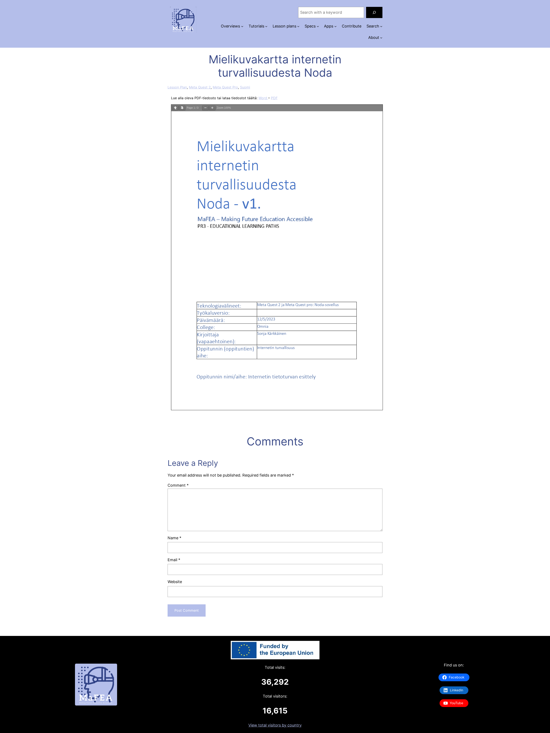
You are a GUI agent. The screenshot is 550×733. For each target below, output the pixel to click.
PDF (274, 98)
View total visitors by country (275, 725)
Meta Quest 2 (200, 87)
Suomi (245, 87)
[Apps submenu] (335, 26)
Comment (178, 485)
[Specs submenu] (318, 26)
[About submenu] (381, 38)
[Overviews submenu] (242, 26)
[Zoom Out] (205, 107)
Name (174, 538)
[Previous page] (175, 107)
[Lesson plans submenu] (298, 26)
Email (174, 560)
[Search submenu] (381, 26)
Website (175, 581)
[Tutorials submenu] (266, 26)
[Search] (374, 12)
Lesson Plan (177, 87)
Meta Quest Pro (225, 87)
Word (263, 98)
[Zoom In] (212, 107)
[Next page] (182, 107)
